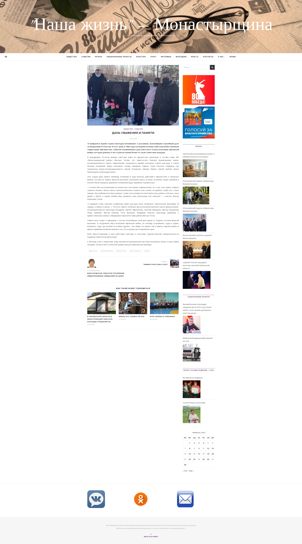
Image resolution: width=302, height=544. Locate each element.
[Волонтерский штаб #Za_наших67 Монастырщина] (196, 250)
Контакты (208, 56)
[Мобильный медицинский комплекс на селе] (191, 353)
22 (190, 459)
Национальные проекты (119, 56)
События (85, 56)
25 (203, 459)
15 (190, 454)
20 (213, 454)
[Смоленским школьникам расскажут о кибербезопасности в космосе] (195, 168)
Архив (233, 56)
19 (208, 454)
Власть (195, 56)
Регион (98, 56)
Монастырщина (135, 251)
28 (185, 464)
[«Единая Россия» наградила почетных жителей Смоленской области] (196, 280)
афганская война (107, 251)
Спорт (153, 56)
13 (213, 448)
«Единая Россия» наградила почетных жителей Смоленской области (196, 265)
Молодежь (181, 56)
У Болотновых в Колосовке (194, 402)
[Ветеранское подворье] (191, 389)
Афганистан (93, 251)
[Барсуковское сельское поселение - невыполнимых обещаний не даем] (91, 263)
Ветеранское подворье (193, 377)
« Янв (185, 470)
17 (199, 454)
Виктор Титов (121, 251)
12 (208, 448)
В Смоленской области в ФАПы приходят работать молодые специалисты (100, 319)
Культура (141, 56)
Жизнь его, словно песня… (132, 316)
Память (147, 251)
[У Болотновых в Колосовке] (191, 414)
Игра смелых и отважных (162, 316)
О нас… (221, 56)
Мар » (191, 470)
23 (194, 459)
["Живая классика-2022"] (174, 263)
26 (208, 459)
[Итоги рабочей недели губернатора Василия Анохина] (196, 195)
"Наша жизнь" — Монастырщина (151, 25)
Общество (71, 56)
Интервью (166, 56)
